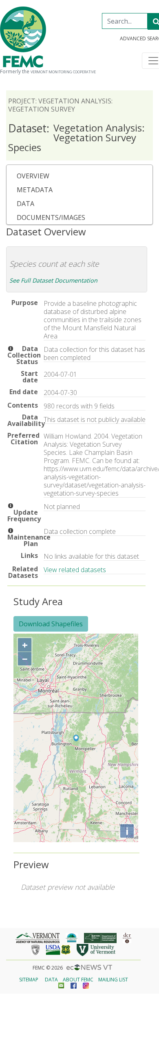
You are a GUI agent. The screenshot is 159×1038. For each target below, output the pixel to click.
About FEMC (78, 979)
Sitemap (28, 979)
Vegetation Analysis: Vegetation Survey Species (76, 137)
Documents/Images (51, 217)
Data (25, 203)
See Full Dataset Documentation (53, 280)
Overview (33, 175)
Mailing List (113, 979)
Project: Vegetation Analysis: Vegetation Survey (60, 105)
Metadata (35, 189)
